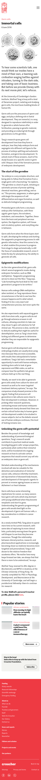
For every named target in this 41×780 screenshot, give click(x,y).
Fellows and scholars (9, 741)
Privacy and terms (19, 770)
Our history (6, 719)
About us (5, 701)
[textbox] (20, 345)
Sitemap (5, 770)
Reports (4, 733)
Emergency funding (9, 696)
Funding (5, 683)
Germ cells (6, 19)
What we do (6, 704)
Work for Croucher (8, 716)
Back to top (35, 764)
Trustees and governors (10, 710)
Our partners (6, 753)
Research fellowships (9, 689)
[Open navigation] (38, 7)
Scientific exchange (9, 692)
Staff (3, 713)
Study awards (7, 686)
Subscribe (31, 667)
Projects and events (9, 748)
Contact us (6, 722)
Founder (5, 707)
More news (29, 644)
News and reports (8, 727)
